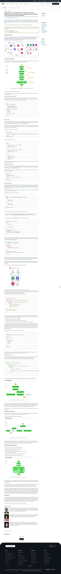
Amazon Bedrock (43, 24)
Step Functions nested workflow (15, 357)
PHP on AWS (33, 560)
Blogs (6, 562)
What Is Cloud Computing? (9, 553)
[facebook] (46, 569)
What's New (7, 560)
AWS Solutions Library (21, 557)
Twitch (43, 43)
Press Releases (7, 564)
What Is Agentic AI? (8, 555)
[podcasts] (53, 569)
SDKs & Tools (33, 553)
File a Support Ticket (47, 553)
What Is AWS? (7, 552)
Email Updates (44, 44)
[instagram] (49, 569)
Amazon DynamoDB (17, 317)
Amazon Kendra (43, 26)
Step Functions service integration (17, 261)
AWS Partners (20, 564)
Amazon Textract (43, 32)
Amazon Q (42, 29)
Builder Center (33, 552)
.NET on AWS (33, 555)
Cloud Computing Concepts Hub (10, 557)
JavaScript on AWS (34, 562)
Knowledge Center (47, 557)
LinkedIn (43, 42)
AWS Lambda (15, 125)
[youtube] (52, 569)
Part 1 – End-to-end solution (10, 30)
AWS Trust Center (21, 555)
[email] (55, 569)
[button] (12, 4)
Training (19, 553)
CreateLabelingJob (13, 239)
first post (32, 497)
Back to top (30, 565)
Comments (12, 17)
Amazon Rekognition (44, 30)
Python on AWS (33, 557)
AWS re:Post (46, 555)
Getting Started (20, 552)
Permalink (8, 17)
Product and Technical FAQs (22, 560)
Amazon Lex (43, 27)
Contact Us (46, 552)
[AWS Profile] (58, 1)
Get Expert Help (46, 560)
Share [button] (16, 17)
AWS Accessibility (47, 562)
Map (25, 123)
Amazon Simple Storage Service (30, 126)
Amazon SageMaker (44, 31)
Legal (45, 564)
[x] (45, 569)
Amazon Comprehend (44, 25)
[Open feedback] (60, 287)
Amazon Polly (43, 28)
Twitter (43, 40)
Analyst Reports (20, 562)
